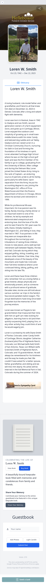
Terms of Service (29, 564)
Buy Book (24, 468)
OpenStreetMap (25, 568)
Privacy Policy (16, 564)
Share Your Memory (15, 505)
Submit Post (23, 545)
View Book (12, 468)
